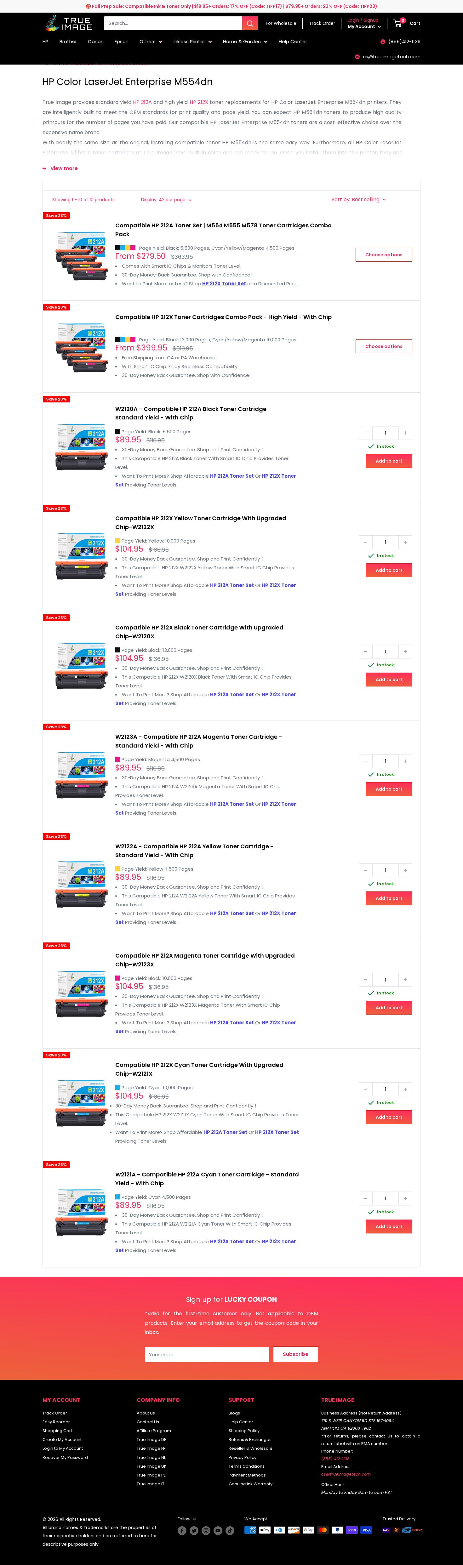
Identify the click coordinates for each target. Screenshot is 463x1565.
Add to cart (389, 461)
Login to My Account (63, 1448)
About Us (146, 1413)
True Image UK (152, 1466)
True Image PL (151, 1475)
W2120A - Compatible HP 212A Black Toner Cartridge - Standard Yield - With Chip (193, 413)
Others (148, 41)
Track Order (55, 1413)
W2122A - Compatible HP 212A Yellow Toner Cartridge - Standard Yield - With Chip (194, 850)
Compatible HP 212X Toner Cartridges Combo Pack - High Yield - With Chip (223, 317)
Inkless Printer (189, 41)
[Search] (250, 23)
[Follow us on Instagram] (206, 1530)
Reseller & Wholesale (250, 1448)
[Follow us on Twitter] (194, 1530)
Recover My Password (65, 1457)
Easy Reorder (56, 1422)
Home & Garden (242, 41)
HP (46, 41)
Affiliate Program (154, 1431)
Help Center (293, 41)
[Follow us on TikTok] (230, 1530)
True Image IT (150, 1484)
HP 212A (142, 102)
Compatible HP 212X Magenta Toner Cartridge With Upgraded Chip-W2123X (205, 960)
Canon (96, 41)
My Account (362, 26)
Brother (68, 41)
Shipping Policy (244, 1431)
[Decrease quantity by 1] (365, 433)
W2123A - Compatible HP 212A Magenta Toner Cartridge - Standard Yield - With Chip (198, 741)
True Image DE (151, 1440)
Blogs (234, 1413)
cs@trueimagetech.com (391, 56)
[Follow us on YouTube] (218, 1530)
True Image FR (151, 1448)
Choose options (384, 255)
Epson (122, 41)
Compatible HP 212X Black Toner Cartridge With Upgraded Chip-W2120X (199, 631)
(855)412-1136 (404, 41)
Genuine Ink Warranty (250, 1484)
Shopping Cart (57, 1431)
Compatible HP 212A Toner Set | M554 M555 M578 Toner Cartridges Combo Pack (223, 229)
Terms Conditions (247, 1466)
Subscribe (295, 1354)
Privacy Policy (242, 1457)
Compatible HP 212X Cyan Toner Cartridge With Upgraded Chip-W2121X (199, 1069)
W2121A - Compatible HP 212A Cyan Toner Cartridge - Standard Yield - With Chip (207, 1178)
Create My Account (62, 1440)
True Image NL (151, 1457)
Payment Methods (247, 1475)
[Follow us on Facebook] (182, 1530)
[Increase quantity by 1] (405, 433)
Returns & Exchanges (250, 1440)
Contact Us (148, 1422)
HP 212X (199, 102)
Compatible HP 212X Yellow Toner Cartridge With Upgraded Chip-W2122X (200, 522)
